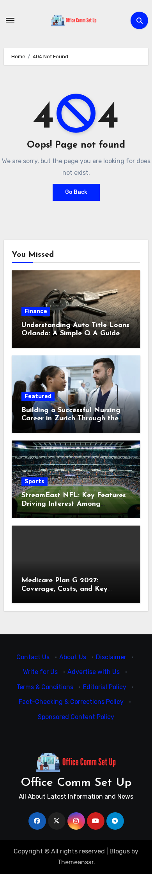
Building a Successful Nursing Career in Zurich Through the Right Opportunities (70, 419)
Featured (38, 396)
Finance (36, 311)
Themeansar (75, 862)
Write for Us (40, 672)
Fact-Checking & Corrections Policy (71, 702)
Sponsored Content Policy (76, 717)
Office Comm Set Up (76, 783)
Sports (34, 481)
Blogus (120, 851)
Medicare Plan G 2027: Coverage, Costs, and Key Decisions (64, 589)
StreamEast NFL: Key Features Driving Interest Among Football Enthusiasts (73, 504)
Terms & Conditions (44, 687)
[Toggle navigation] (10, 20)
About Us (72, 657)
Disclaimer (111, 657)
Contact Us (32, 657)
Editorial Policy (104, 687)
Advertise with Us (93, 672)
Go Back (76, 192)
